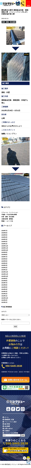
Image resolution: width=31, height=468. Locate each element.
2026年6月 (4, 233)
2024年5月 (4, 287)
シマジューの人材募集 (11, 433)
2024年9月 (4, 278)
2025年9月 (4, 252)
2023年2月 (4, 300)
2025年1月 (4, 269)
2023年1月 (4, 302)
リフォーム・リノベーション (9, 212)
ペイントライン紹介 (11, 422)
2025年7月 (4, 256)
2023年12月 (4, 298)
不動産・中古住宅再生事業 (9, 214)
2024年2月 (4, 293)
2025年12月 (4, 246)
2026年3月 (4, 239)
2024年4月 (4, 289)
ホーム (7, 417)
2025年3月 (4, 265)
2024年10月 (4, 276)
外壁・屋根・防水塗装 (7, 216)
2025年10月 (4, 250)
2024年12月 (4, 272)
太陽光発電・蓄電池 (7, 219)
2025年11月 (4, 248)
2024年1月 (4, 296)
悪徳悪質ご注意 (9, 419)
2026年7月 (4, 230)
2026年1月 (4, 243)
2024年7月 (4, 283)
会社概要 (7, 426)
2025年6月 (4, 259)
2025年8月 (4, 254)
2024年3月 (4, 291)
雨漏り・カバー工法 (7, 221)
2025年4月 (4, 263)
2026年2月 (4, 241)
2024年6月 (4, 285)
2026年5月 (4, 235)
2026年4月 (4, 237)
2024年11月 (4, 274)
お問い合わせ (9, 428)
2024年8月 (4, 280)
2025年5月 (4, 261)
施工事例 (7, 424)
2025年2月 (4, 267)
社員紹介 (7, 430)
